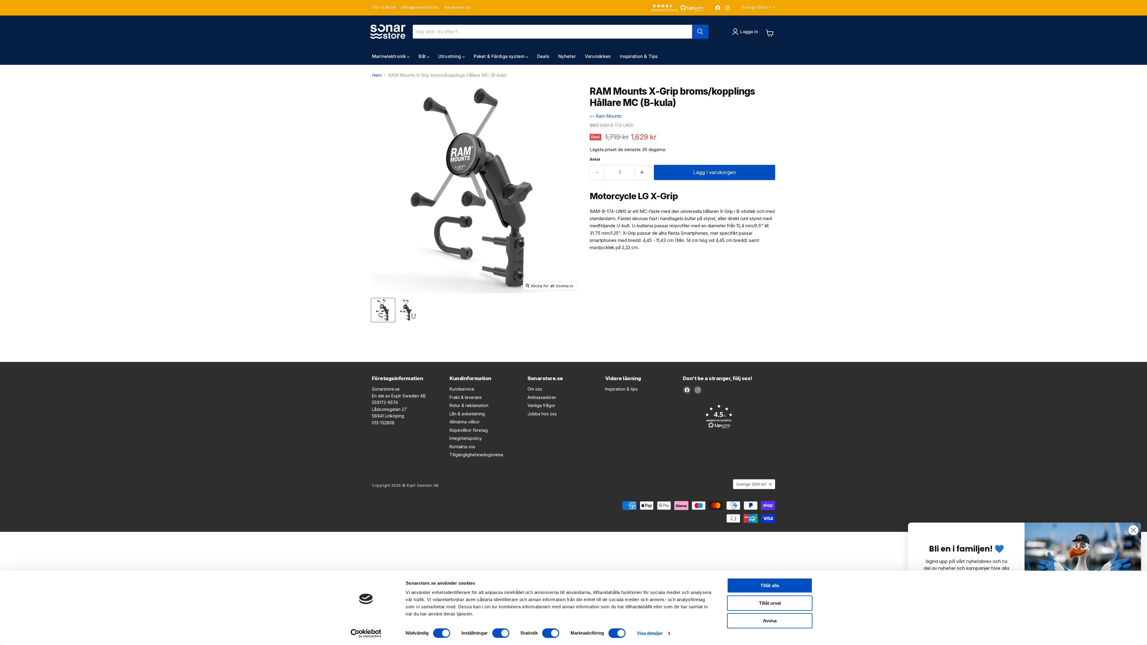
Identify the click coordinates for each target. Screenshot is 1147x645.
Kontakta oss (462, 446)
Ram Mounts (609, 116)
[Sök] (700, 32)
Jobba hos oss (542, 413)
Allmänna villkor (465, 421)
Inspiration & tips (621, 388)
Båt (422, 56)
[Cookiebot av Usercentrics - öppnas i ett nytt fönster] (366, 633)
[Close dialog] (1133, 530)
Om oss (535, 388)
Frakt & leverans (466, 397)
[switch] (500, 633)
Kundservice (462, 388)
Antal (595, 159)
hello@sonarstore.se (419, 7)
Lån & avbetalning (467, 413)
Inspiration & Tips (639, 56)
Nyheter (567, 56)
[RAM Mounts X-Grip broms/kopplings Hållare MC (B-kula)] (383, 310)
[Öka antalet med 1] (642, 172)
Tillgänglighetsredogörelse (476, 454)
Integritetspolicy (466, 438)
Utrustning (450, 56)
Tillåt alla (769, 585)
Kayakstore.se (457, 7)
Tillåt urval (770, 603)
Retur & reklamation (469, 405)
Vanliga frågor (541, 405)
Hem (377, 75)
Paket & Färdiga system (500, 56)
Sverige (756, 7)
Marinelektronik (389, 56)
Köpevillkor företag (469, 430)
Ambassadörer (542, 397)
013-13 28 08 (383, 7)
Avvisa (770, 620)
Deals (543, 56)
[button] (669, 7)
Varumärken (598, 56)
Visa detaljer (650, 633)
